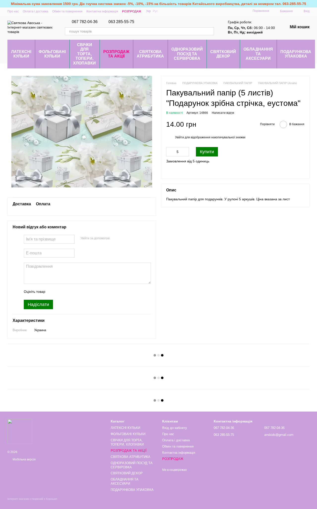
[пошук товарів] (210, 31)
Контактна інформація (102, 11)
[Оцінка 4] (77, 292)
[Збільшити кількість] (185, 152)
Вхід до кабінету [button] (174, 428)
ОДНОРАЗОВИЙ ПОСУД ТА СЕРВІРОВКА (187, 53)
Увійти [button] (179, 137)
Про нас (13, 11)
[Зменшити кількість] (169, 152)
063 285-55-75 (121, 22)
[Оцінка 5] (85, 292)
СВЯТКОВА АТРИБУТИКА (150, 54)
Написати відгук (223, 113)
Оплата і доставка (35, 11)
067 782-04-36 (85, 22)
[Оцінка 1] (53, 292)
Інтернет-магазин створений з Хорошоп (32, 498)
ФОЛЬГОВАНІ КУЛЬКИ (52, 54)
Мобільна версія (24, 459)
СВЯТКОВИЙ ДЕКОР (223, 54)
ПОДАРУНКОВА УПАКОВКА (295, 54)
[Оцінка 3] (69, 292)
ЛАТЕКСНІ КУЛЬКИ (21, 54)
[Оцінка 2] (61, 292)
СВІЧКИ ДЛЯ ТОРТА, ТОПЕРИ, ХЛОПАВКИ (84, 54)
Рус (155, 11)
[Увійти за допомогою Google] (115, 238)
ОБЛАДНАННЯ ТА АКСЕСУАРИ (258, 53)
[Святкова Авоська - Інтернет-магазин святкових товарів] (19, 431)
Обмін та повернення (67, 11)
